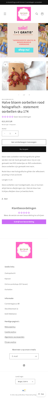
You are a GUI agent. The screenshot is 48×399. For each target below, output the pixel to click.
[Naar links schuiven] (18, 94)
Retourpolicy (10, 327)
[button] (5, 14)
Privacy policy (10, 342)
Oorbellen (8, 289)
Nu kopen (24, 149)
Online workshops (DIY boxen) (16, 284)
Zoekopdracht (10, 273)
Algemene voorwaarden (14, 337)
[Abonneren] (35, 356)
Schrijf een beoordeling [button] (24, 221)
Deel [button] (6, 199)
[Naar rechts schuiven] (29, 94)
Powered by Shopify (32, 395)
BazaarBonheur (20, 395)
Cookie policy (10, 332)
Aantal (4, 129)
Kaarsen (8, 279)
